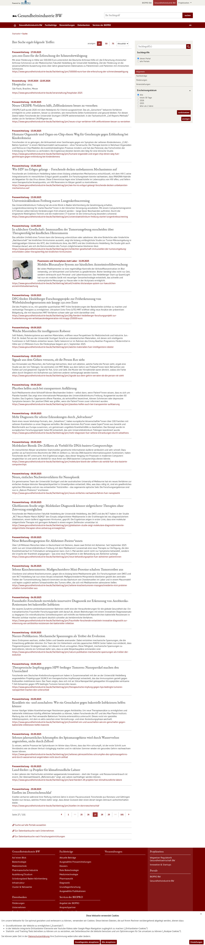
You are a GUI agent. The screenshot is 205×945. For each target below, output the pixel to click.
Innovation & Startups (160, 864)
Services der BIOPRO (102, 25)
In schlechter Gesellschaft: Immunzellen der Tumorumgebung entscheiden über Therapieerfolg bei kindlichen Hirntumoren (63, 231)
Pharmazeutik (66, 878)
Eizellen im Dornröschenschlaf (31, 793)
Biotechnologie (19, 861)
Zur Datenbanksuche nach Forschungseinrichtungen (40, 836)
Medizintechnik (19, 866)
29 (109, 814)
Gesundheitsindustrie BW (165, 3)
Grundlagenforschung (70, 887)
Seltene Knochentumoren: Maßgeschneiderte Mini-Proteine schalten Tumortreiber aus (67, 569)
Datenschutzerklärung (39, 936)
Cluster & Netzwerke (22, 887)
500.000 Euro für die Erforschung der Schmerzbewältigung (49, 56)
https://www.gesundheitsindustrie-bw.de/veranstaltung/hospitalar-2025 (47, 92)
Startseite (16, 33)
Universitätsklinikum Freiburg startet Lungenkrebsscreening (51, 201)
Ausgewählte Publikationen (73, 891)
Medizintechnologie (69, 874)
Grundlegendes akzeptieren (87, 942)
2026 (142, 100)
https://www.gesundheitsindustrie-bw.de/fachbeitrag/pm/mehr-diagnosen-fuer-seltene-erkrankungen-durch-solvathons (70, 432)
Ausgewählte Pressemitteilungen (75, 861)
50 (107, 44)
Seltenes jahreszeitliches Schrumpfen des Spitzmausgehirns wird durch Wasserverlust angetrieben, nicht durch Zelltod (65, 739)
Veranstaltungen (67, 25)
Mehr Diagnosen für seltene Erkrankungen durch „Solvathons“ (52, 417)
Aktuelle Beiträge (68, 857)
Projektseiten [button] (184, 3)
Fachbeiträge (51, 25)
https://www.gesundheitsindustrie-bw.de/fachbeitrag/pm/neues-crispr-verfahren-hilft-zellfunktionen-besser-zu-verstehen (71, 121)
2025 (142, 103)
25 (100, 44)
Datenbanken (84, 25)
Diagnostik (65, 882)
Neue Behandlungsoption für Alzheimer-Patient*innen (47, 541)
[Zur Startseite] (38, 15)
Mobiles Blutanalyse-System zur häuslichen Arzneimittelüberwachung (83, 264)
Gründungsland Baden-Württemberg (29, 878)
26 (88, 814)
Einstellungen (196, 942)
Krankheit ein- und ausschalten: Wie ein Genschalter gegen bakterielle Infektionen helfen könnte (68, 704)
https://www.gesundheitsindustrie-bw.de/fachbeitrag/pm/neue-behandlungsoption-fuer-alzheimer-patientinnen (66, 556)
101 (122, 814)
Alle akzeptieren (109, 942)
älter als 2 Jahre (146, 106)
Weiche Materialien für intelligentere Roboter (41, 331)
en (190, 25)
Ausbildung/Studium (22, 874)
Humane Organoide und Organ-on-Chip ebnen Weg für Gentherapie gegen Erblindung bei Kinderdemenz (70, 136)
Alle (141, 95)
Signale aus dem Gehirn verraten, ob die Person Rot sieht (48, 360)
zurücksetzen (183, 112)
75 (113, 44)
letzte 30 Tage (146, 97)
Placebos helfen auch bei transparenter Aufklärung (44, 388)
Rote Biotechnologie (69, 870)
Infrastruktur (18, 882)
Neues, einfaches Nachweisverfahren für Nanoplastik (45, 477)
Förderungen (141, 80)
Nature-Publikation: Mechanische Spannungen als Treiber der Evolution (58, 636)
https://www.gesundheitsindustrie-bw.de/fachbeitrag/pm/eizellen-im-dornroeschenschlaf (55, 805)
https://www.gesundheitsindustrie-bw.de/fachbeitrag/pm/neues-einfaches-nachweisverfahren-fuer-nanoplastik (66, 493)
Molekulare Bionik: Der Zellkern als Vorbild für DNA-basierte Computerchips (62, 446)
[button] (189, 90)
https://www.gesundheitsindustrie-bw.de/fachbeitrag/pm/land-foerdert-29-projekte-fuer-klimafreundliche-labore (67, 779)
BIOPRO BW (147, 3)
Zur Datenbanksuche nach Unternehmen (34, 830)
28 (102, 814)
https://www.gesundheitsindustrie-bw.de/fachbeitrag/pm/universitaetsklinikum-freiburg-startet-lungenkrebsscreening (70, 216)
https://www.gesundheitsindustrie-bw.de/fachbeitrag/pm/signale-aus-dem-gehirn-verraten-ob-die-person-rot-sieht (68, 375)
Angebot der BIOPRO (69, 903)
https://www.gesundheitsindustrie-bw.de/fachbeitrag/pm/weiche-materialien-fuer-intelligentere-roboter (63, 346)
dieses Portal (145, 58)
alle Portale (144, 61)
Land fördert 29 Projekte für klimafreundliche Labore (46, 770)
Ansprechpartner (68, 907)
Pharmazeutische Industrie (25, 870)
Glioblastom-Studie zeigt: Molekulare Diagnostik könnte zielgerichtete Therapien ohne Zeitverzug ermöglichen (67, 507)
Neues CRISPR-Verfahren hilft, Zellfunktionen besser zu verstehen (54, 106)
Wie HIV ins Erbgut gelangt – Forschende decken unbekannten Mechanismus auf (64, 169)
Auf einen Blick (19, 857)
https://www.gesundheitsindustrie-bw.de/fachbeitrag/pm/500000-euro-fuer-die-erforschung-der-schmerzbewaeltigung (70, 71)
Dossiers (63, 866)
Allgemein (140, 71)
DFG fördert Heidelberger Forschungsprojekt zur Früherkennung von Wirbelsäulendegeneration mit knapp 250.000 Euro (56, 300)
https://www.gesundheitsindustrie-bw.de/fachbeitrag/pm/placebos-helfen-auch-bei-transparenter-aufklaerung (66, 404)
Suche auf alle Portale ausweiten (30, 825)
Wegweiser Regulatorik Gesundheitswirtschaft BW (162, 859)
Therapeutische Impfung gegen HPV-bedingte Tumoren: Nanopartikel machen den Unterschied (65, 669)
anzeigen (186, 119)
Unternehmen (19, 907)
